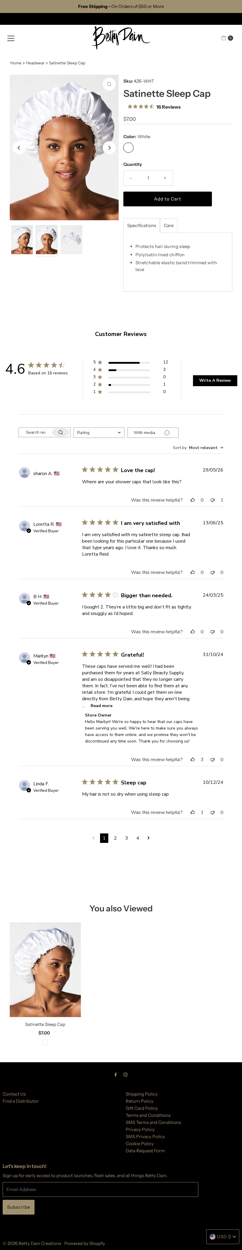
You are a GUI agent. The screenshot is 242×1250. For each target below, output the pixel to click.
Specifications (141, 225)
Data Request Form (145, 1150)
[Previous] (19, 147)
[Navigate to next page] (148, 838)
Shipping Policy (142, 1094)
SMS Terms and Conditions (153, 1122)
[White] (45, 1042)
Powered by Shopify (84, 1243)
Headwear (35, 63)
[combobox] (99, 432)
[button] (130, 363)
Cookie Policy (140, 1143)
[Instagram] (125, 1074)
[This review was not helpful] (212, 500)
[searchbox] (35, 432)
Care (169, 225)
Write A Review (215, 380)
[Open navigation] (11, 38)
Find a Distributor (21, 1101)
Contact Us (14, 1094)
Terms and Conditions (148, 1115)
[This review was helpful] (192, 500)
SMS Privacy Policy (145, 1136)
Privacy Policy (140, 1129)
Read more (101, 706)
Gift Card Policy (142, 1108)
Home (16, 63)
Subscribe (18, 1207)
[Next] (109, 147)
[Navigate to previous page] (93, 838)
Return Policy (139, 1101)
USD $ (224, 1236)
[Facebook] (116, 1074)
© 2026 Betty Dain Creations (32, 1243)
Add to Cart (167, 199)
